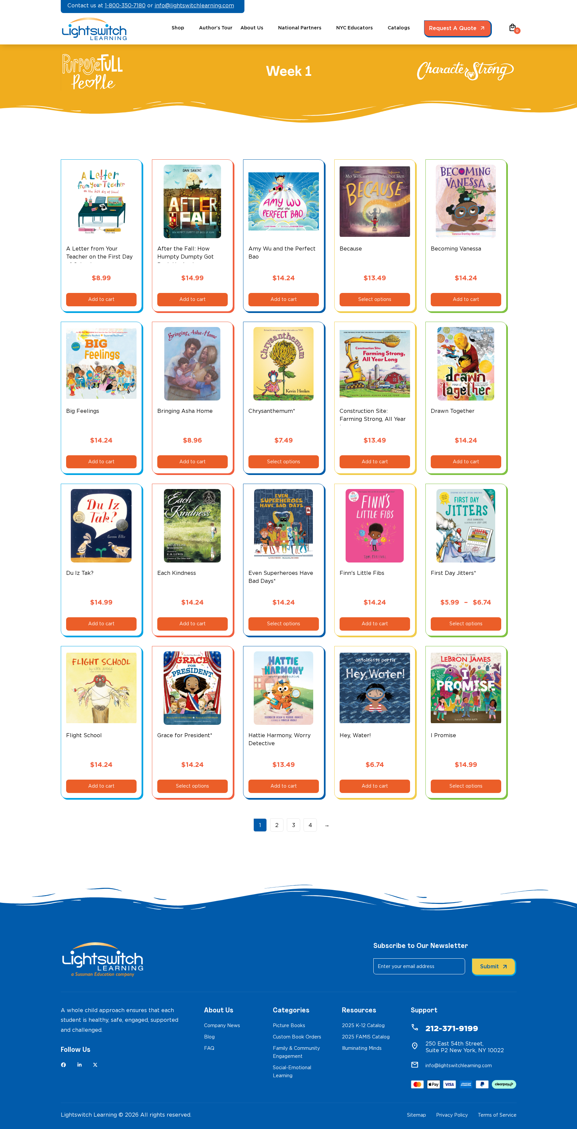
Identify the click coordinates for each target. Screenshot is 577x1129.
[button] (513, 30)
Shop (178, 27)
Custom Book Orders (297, 1036)
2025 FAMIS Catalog (366, 1036)
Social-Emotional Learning (292, 1071)
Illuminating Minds (362, 1048)
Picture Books (289, 1025)
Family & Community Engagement (296, 1052)
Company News (222, 1025)
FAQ (209, 1048)
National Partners (299, 27)
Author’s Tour (215, 27)
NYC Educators (354, 27)
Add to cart (101, 299)
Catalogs (399, 27)
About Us (251, 27)
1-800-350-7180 (125, 5)
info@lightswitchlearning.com (194, 5)
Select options (374, 299)
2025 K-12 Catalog (363, 1025)
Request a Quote (452, 28)
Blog (209, 1036)
